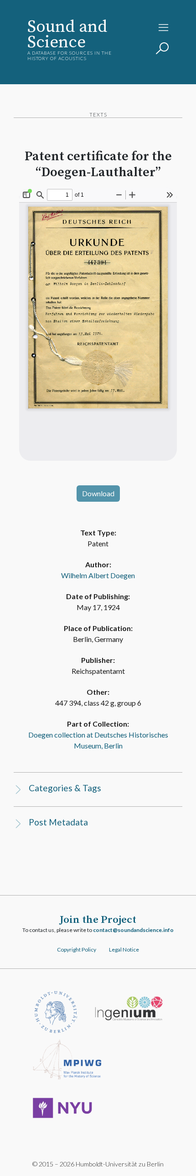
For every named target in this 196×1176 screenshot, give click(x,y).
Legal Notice (124, 949)
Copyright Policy (76, 949)
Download (98, 493)
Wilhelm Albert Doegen (98, 575)
